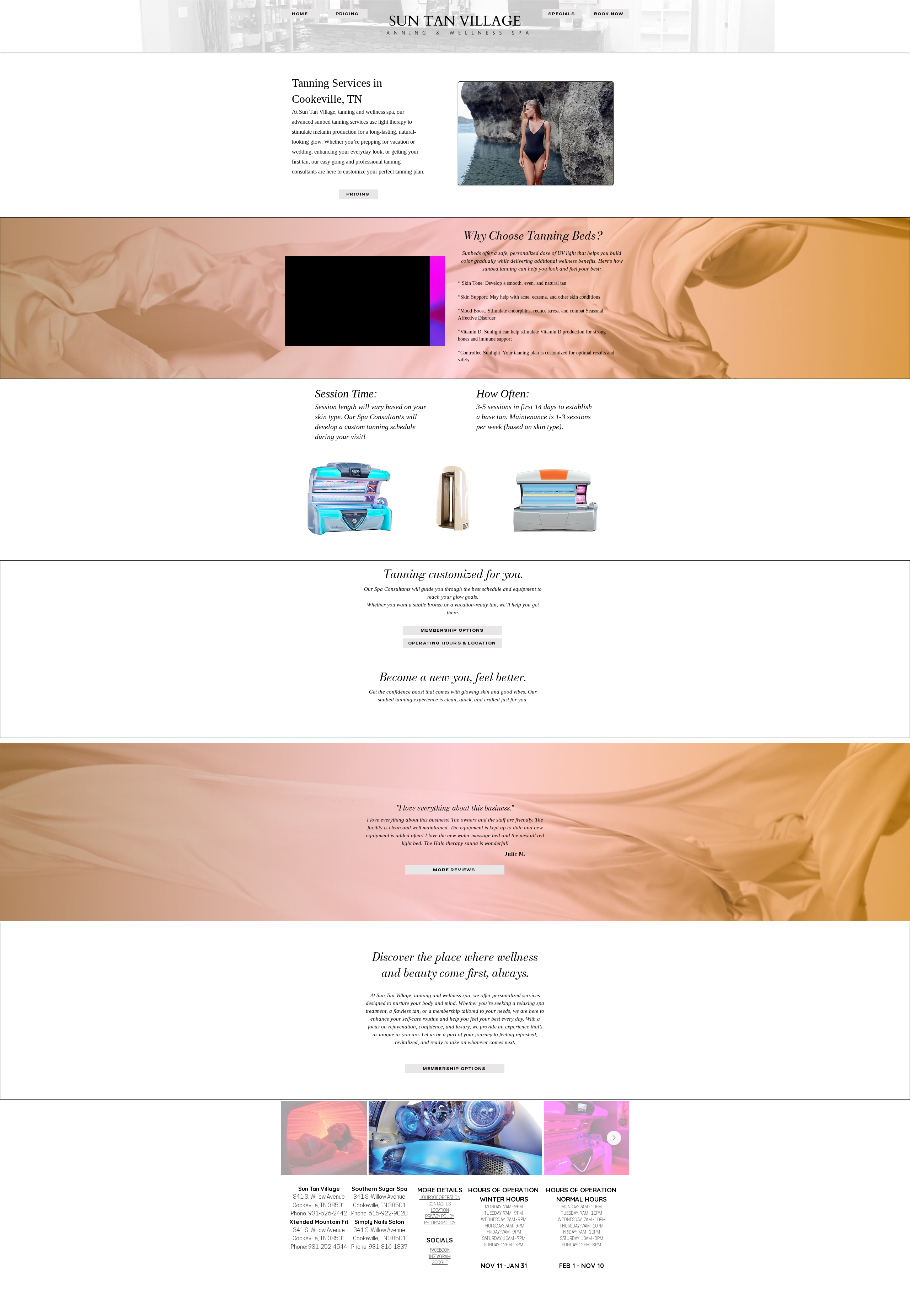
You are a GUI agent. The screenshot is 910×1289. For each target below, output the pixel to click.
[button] (436, 338)
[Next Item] (614, 1138)
